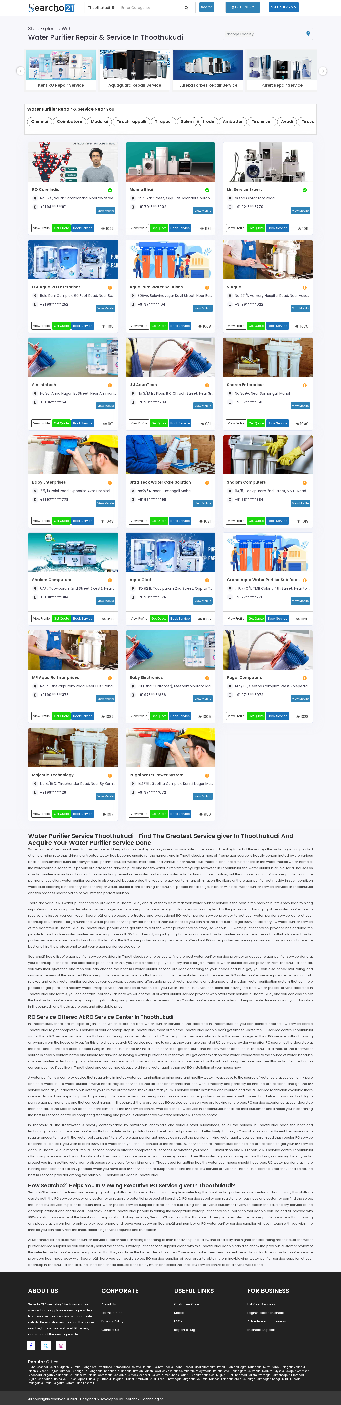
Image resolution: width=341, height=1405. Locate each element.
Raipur (217, 1371)
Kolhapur (227, 1379)
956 (110, 619)
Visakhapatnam (205, 1367)
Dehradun (119, 1375)
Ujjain (32, 1379)
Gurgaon (63, 1367)
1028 (304, 619)
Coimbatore (187, 1371)
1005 (206, 716)
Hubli (230, 1375)
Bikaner (129, 1379)
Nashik (33, 1371)
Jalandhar (61, 1375)
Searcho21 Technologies (144, 1399)
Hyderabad (105, 1367)
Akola (237, 1379)
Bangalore (89, 1367)
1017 (110, 814)
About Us (108, 1304)
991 (110, 423)
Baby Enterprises (49, 482)
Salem (252, 1375)
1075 (303, 326)
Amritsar (303, 1371)
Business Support (261, 1329)
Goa (212, 1375)
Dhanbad (110, 1371)
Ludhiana (232, 1367)
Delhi (52, 1367)
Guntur (185, 1375)
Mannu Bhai (141, 189)
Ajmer (166, 1375)
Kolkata (136, 1367)
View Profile (41, 228)
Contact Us (110, 1329)
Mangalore (36, 1383)
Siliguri (220, 1375)
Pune (32, 1367)
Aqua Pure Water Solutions (156, 287)
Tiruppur (105, 1379)
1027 (109, 228)
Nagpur (288, 1367)
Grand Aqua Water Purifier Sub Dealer (263, 579)
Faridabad (255, 1367)
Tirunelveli (60, 1379)
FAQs (178, 1321)
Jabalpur (172, 1371)
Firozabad (297, 1375)
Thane (178, 1367)
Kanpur (276, 1367)
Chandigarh (238, 1371)
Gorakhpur (105, 1375)
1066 (206, 619)
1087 (109, 716)
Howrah (138, 1371)
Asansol (144, 1375)
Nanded (214, 1379)
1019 (304, 521)
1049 (303, 423)
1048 (109, 521)
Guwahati (254, 1371)
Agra (243, 1367)
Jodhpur (299, 1367)
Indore (169, 1367)
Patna (221, 1367)
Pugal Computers (244, 677)
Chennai (42, 1367)
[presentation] (21, 71)
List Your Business (261, 1304)
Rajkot (54, 1371)
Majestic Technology (53, 775)
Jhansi (175, 1375)
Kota (226, 1371)
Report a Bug (184, 1329)
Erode (47, 1383)
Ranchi (149, 1371)
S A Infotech (44, 384)
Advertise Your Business (266, 1321)
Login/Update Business (266, 1312)
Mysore (279, 1371)
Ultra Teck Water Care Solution (160, 482)
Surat (266, 1367)
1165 (109, 326)
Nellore (155, 1375)
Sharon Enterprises (246, 384)
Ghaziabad (45, 1379)
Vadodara (35, 1375)
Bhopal (188, 1367)
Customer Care (186, 1304)
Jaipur (147, 1367)
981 (207, 423)
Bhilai (153, 1379)
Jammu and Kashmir (80, 1383)
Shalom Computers (246, 482)
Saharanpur (200, 1375)
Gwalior (160, 1371)
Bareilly (94, 1379)
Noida (93, 1375)
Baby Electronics (146, 677)
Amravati (142, 1379)
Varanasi (65, 1371)
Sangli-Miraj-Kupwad (286, 1379)
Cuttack (133, 1375)
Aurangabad (94, 1371)
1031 (207, 521)
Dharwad (241, 1375)
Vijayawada (204, 1371)
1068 (206, 326)
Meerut (43, 1371)
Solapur (290, 1371)
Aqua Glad (140, 579)
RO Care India (46, 189)
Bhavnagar (174, 1379)
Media (179, 1312)
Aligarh (48, 1375)
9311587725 (284, 7)
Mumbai (75, 1367)
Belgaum (59, 1383)
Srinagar (78, 1371)
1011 (304, 228)
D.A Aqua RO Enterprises (56, 287)
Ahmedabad (122, 1367)
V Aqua (234, 287)
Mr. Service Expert (244, 189)
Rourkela (202, 1379)
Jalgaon (118, 1379)
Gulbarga (249, 1379)
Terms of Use (112, 1312)
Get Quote (61, 228)
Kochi (161, 1379)
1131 (207, 228)
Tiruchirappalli (78, 1379)
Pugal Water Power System (157, 775)
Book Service (82, 228)
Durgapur (188, 1379)
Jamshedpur (281, 1375)
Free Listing (244, 7)
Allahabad (125, 1371)
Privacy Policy (112, 1321)
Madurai (267, 1371)
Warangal (264, 1375)
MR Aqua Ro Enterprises (55, 677)
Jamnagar (264, 1379)
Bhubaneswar (78, 1375)
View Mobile (105, 211)
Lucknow (157, 1367)
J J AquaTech (143, 384)
